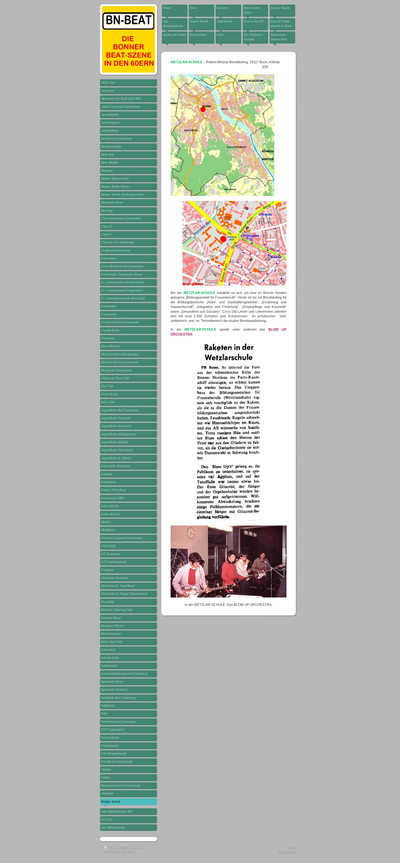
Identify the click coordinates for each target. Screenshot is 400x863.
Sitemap (137, 847)
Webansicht (287, 852)
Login (292, 847)
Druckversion (118, 847)
